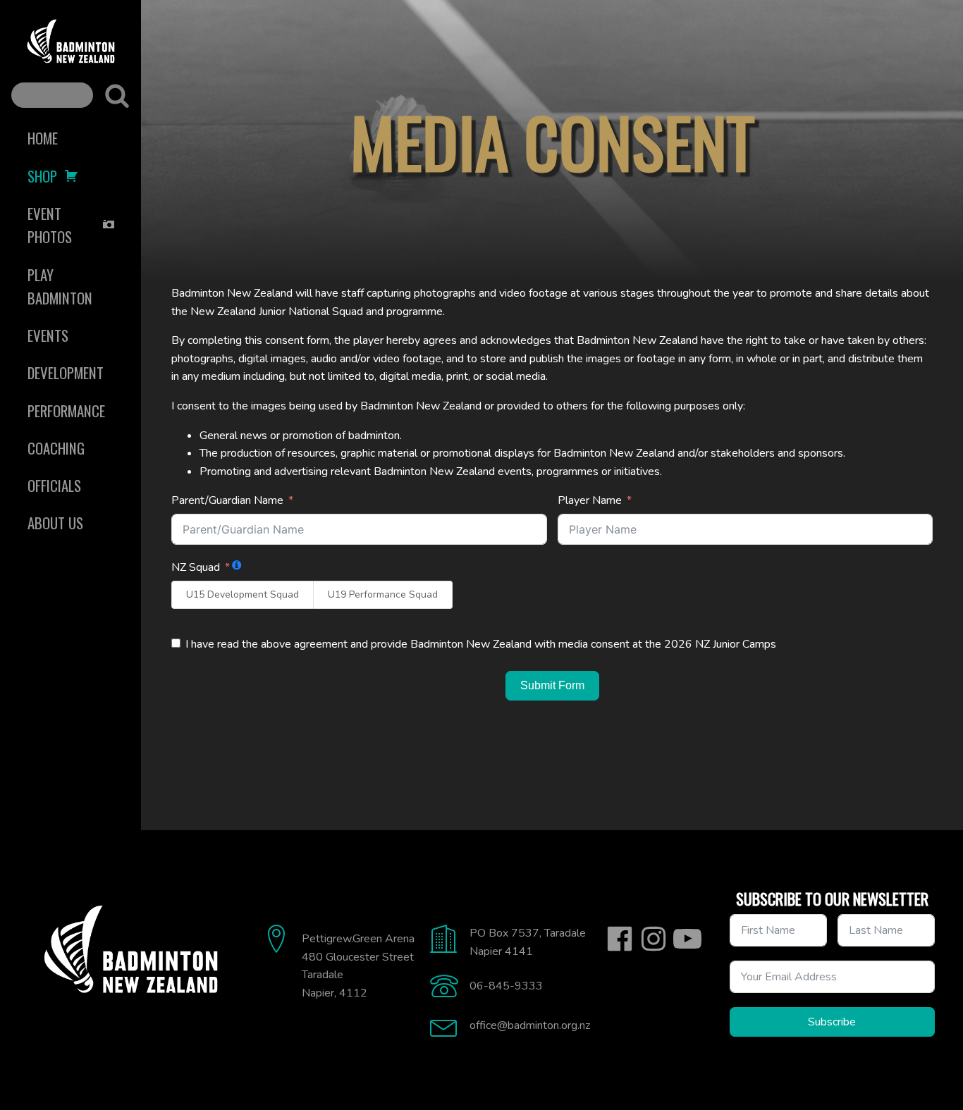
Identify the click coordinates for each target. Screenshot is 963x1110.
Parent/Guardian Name (227, 500)
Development (65, 372)
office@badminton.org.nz (530, 1025)
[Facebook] (620, 939)
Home (42, 138)
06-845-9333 (506, 986)
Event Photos (49, 224)
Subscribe (832, 1022)
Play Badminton (59, 286)
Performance (66, 410)
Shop (42, 176)
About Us (55, 523)
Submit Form (552, 685)
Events (47, 335)
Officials (54, 485)
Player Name (590, 500)
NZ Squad (195, 567)
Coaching (56, 448)
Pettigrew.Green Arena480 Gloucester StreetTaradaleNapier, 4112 (358, 966)
